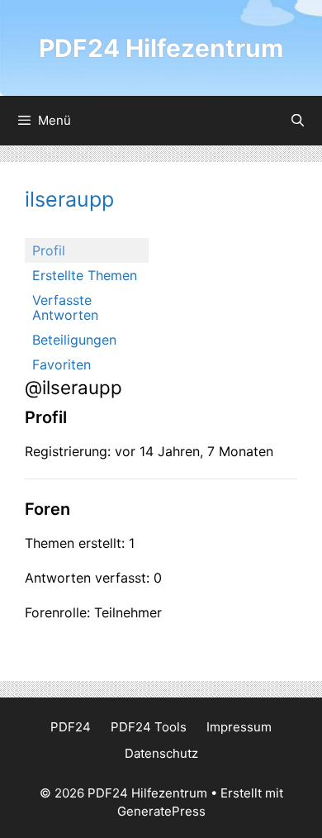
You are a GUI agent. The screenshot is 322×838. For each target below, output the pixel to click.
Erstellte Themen (84, 275)
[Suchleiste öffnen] (297, 120)
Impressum (239, 727)
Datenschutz (161, 753)
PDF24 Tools (149, 727)
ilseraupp (69, 199)
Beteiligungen (74, 339)
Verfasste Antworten (65, 307)
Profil (48, 250)
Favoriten (61, 364)
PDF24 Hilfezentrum (161, 48)
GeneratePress (161, 811)
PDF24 (70, 727)
